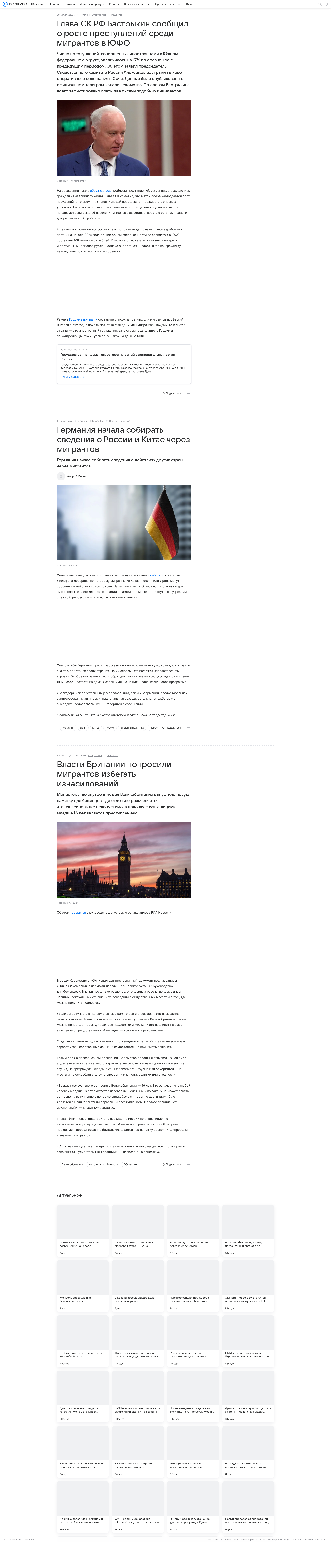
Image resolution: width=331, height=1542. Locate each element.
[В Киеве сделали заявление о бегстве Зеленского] (193, 1231)
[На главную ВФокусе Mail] (17, 4)
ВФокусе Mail (99, 14)
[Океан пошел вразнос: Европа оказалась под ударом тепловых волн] (138, 1341)
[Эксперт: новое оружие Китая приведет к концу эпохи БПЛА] (248, 1286)
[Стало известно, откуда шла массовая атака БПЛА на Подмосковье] (138, 1231)
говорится (78, 912)
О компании (16, 1539)
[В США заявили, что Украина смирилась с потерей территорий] (138, 1452)
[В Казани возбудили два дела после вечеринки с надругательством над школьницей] (138, 1286)
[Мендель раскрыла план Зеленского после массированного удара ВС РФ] (83, 1286)
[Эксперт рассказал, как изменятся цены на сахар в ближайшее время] (193, 1452)
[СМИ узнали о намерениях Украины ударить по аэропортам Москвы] (248, 1341)
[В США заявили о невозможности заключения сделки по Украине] (138, 1396)
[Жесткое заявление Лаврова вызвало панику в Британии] (193, 1286)
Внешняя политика (119, 420)
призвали (90, 319)
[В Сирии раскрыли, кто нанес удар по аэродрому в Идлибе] (193, 1507)
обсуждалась (100, 190)
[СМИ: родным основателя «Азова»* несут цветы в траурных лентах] (138, 1507)
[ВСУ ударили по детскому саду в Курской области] (83, 1341)
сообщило (156, 575)
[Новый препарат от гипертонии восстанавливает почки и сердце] (248, 1507)
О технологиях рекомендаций (275, 1539)
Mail (5, 1539)
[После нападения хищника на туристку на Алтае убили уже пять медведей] (193, 1396)
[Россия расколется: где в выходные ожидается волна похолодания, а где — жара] (193, 1341)
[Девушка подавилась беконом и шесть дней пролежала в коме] (83, 1507)
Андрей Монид (76, 476)
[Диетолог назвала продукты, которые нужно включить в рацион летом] (83, 1396)
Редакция (213, 1539)
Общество (116, 14)
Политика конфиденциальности (309, 1539)
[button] (124, 138)
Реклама (29, 1539)
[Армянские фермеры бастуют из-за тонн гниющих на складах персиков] (248, 1396)
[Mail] (5, 4)
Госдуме (75, 319)
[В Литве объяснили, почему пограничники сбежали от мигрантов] (248, 1231)
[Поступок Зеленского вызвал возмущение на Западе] (83, 1231)
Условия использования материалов (239, 1539)
